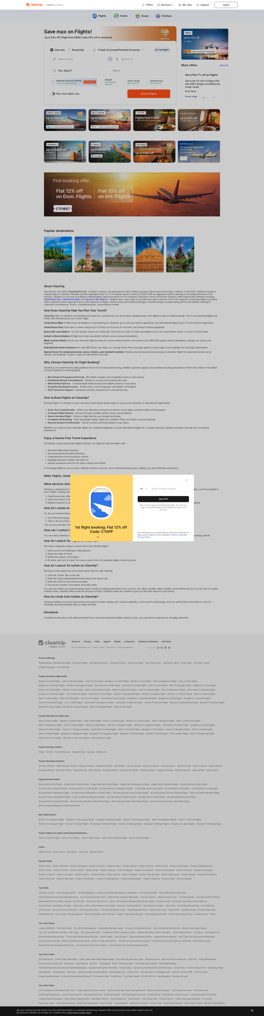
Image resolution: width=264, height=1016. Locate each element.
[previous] (73, 508)
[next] (130, 508)
